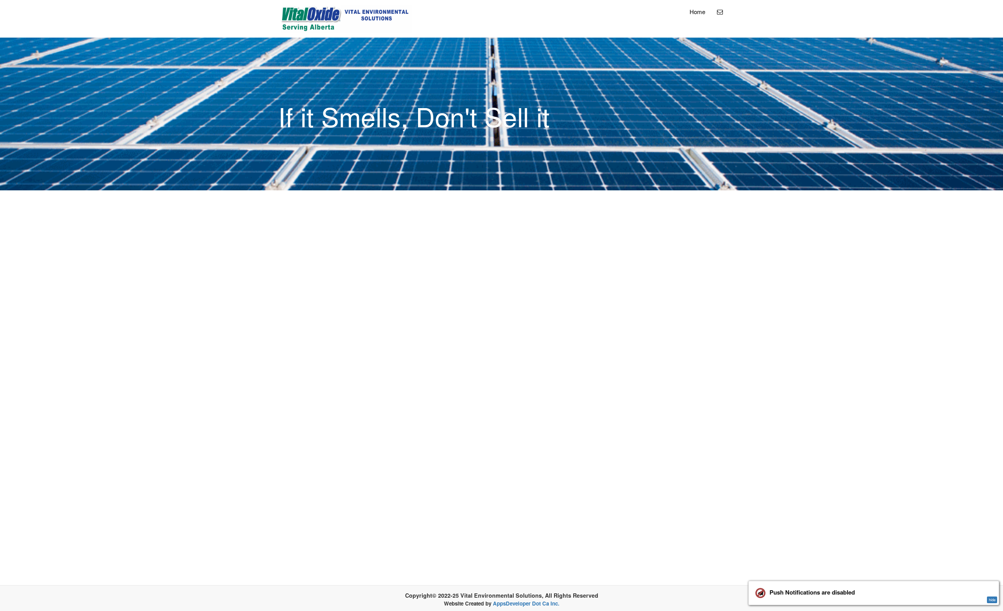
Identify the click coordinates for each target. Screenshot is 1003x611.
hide (992, 599)
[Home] (346, 19)
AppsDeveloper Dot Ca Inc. (526, 603)
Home (697, 11)
